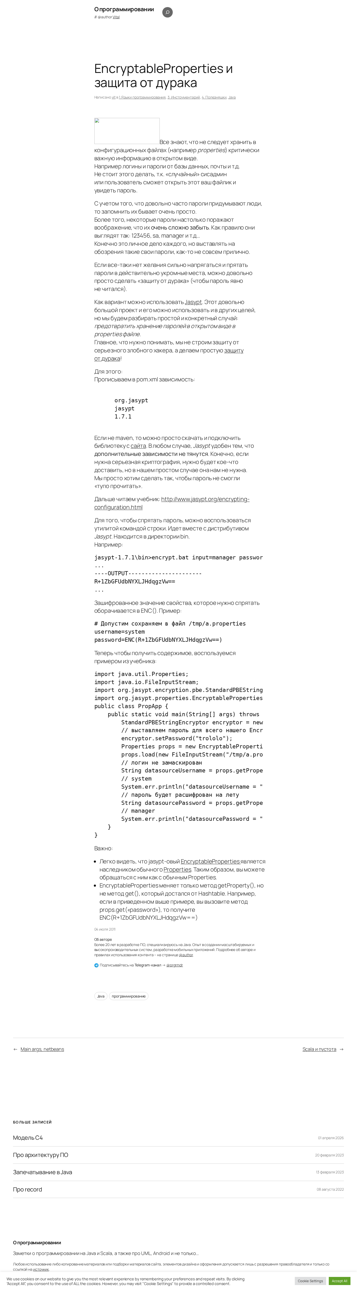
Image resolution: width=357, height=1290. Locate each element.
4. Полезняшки (214, 97)
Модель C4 (28, 1137)
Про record (27, 1189)
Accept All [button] (339, 1280)
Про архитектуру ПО (40, 1155)
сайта (138, 446)
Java (232, 97)
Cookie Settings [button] (310, 1280)
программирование (129, 996)
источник (41, 1269)
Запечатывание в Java (42, 1172)
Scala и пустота (320, 1049)
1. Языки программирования (142, 97)
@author (109, 16)
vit (114, 97)
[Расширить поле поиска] (167, 12)
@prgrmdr (174, 964)
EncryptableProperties (211, 861)
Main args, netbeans (42, 1049)
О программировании (124, 9)
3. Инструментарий (184, 97)
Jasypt (193, 302)
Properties (177, 869)
